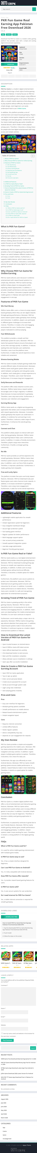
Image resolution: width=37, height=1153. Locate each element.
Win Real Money (11, 164)
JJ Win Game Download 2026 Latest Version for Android (17, 1073)
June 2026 (4, 1106)
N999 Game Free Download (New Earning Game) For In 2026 (18, 1059)
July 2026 (3, 1103)
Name (3, 1008)
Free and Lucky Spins (12, 178)
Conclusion (9, 204)
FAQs (7, 206)
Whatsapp (32, 76)
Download (10, 64)
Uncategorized (7, 1139)
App (7, 17)
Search (33, 1048)
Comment (4, 985)
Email (3, 1017)
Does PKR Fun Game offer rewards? (17, 213)
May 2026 (4, 1110)
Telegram (25, 76)
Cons (8, 198)
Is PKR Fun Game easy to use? (15, 210)
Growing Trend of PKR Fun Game (14, 186)
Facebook (4, 76)
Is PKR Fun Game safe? (14, 215)
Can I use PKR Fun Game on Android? (17, 212)
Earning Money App (12, 172)
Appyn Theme (27, 1145)
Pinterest (18, 76)
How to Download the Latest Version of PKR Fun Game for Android (19, 189)
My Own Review (10, 202)
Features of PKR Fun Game (12, 163)
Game (15, 34)
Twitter (11, 76)
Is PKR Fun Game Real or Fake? (14, 184)
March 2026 (4, 1118)
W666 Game (22, 108)
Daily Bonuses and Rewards (14, 170)
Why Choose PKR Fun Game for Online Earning (18, 160)
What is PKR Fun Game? (12, 158)
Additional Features (10, 182)
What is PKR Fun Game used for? (16, 208)
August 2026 (4, 1099)
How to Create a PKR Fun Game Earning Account (19, 192)
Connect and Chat (12, 174)
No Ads (9, 176)
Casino (9, 34)
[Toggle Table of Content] (32, 156)
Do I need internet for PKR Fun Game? (18, 217)
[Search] (34, 9)
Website (3, 1025)
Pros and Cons (9, 194)
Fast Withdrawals (11, 166)
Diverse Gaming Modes (13, 168)
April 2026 (4, 1114)
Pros (8, 196)
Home (3, 17)
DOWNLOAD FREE (11, 917)
